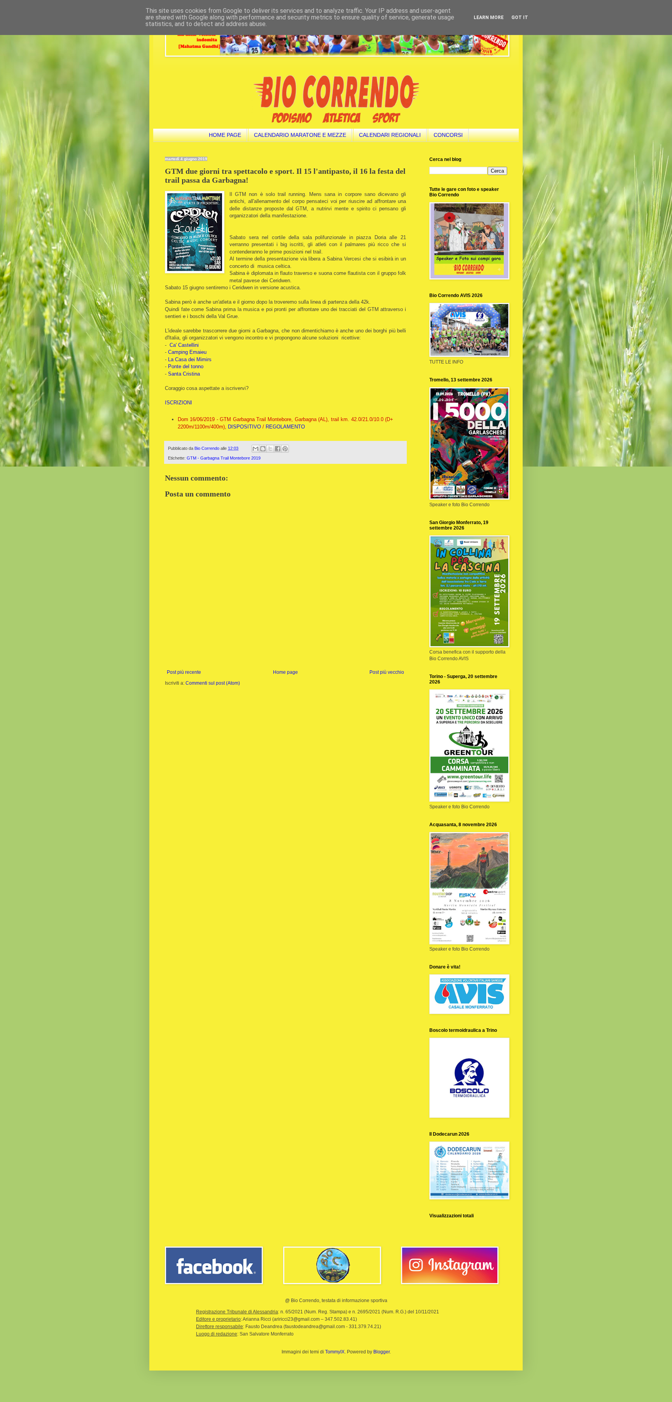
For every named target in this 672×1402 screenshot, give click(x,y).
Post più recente (184, 672)
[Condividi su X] (270, 449)
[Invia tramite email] (255, 449)
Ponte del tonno (185, 366)
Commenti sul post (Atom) (213, 683)
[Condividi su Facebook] (278, 449)
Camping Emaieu (187, 352)
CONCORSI (448, 135)
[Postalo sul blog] (263, 449)
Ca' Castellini (184, 345)
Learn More (489, 17)
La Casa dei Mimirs (190, 359)
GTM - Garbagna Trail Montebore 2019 (224, 458)
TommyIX (335, 1352)
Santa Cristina (184, 374)
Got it (519, 17)
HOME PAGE (225, 135)
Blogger (381, 1352)
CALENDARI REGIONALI (390, 135)
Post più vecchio (386, 672)
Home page (285, 672)
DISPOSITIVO (244, 427)
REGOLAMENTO (285, 427)
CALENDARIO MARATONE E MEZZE (300, 135)
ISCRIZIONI (178, 403)
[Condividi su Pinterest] (285, 449)
